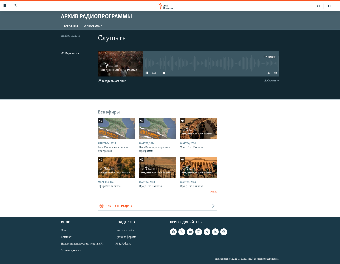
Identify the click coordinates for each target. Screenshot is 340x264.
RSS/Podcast (123, 243)
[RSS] (215, 231)
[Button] (70, 54)
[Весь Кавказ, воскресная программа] (116, 128)
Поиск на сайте (125, 230)
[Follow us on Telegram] (207, 231)
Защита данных (71, 250)
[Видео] (329, 6)
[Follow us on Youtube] (190, 231)
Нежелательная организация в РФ (82, 243)
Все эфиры (71, 26)
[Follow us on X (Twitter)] (181, 231)
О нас (64, 230)
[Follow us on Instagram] (198, 231)
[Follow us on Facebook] (173, 231)
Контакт (66, 237)
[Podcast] (223, 231)
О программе (93, 26)
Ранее (213, 192)
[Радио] (318, 6)
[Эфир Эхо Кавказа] (198, 128)
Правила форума (125, 237)
